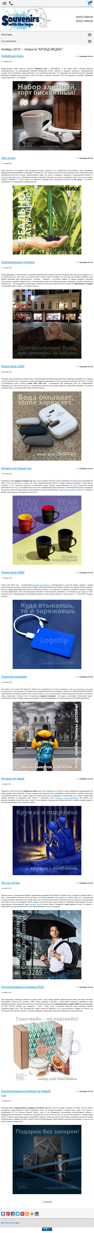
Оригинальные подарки (18, 262)
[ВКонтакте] (3, 1214)
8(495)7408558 (84, 17)
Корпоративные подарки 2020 (22, 987)
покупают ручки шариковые (66, 798)
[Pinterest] (23, 1214)
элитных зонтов (36, 904)
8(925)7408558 (84, 21)
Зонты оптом (10, 882)
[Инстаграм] (37, 1214)
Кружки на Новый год (16, 468)
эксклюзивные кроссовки (82, 689)
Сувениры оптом (86, 56)
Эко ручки (8, 158)
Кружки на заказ (12, 778)
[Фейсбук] (13, 1214)
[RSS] (27, 1214)
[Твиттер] (18, 1214)
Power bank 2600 (12, 366)
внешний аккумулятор (41, 585)
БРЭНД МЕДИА (9, 1223)
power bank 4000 (15, 589)
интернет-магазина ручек (11, 177)
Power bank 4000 (12, 572)
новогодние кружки (67, 490)
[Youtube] (32, 1214)
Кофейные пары (12, 56)
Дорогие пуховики (14, 676)
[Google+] (8, 1214)
